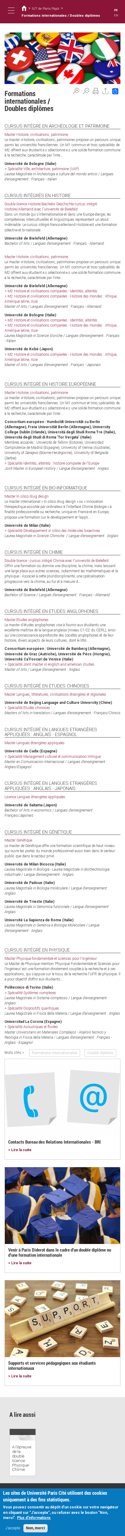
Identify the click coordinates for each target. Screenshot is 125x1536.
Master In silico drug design (27, 496)
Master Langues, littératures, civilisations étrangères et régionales (55, 694)
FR (116, 10)
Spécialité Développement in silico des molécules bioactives (54, 531)
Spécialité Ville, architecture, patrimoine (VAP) (43, 169)
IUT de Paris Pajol (45, 8)
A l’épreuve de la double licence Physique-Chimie (21, 1458)
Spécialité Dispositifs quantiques (33, 1008)
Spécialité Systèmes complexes (32, 993)
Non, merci (35, 1528)
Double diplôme (100, 1053)
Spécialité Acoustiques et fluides (33, 1027)
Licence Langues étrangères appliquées (35, 797)
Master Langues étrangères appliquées (35, 743)
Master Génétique (18, 840)
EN (116, 15)
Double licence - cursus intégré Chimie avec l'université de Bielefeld (57, 561)
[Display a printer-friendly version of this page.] (96, 91)
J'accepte (12, 1528)
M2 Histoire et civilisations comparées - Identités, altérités (52, 291)
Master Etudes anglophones (27, 620)
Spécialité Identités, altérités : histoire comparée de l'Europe (53, 463)
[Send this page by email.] (106, 91)
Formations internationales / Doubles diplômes (61, 15)
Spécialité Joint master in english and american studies (51, 664)
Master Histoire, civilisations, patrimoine (36, 135)
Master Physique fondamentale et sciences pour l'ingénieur (51, 958)
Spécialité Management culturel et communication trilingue (54, 757)
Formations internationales (54, 1053)
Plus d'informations (34, 1518)
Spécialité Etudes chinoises (29, 708)
